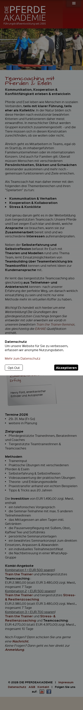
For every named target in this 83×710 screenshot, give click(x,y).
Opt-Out (14, 367)
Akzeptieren (66, 367)
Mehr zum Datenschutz (22, 358)
